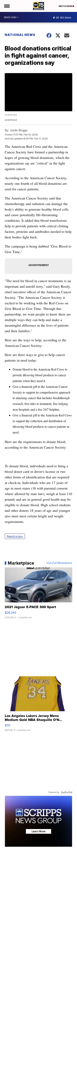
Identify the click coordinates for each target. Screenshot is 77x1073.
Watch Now (65, 6)
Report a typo (15, 536)
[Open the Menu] (6, 6)
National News (20, 35)
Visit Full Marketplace (59, 563)
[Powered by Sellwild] (66, 792)
